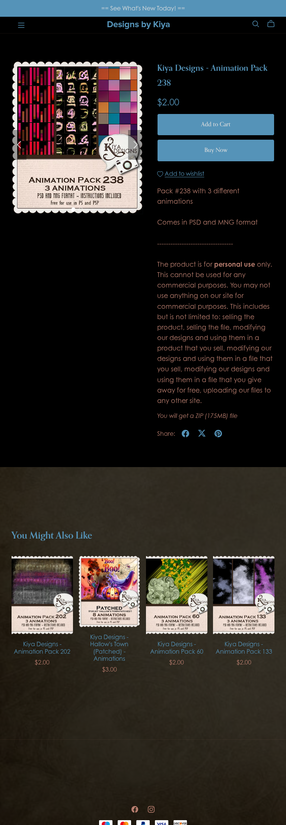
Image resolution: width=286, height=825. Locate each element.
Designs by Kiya (138, 24)
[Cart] (274, 24)
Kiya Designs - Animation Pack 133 (244, 647)
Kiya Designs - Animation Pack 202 (42, 647)
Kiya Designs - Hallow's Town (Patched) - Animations (109, 647)
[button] (19, 145)
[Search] (255, 23)
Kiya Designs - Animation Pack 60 (176, 647)
